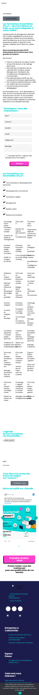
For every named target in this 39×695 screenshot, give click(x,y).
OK (20, 693)
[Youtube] (14, 608)
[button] (11, 18)
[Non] (37, 689)
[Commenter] (8, 541)
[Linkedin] (8, 608)
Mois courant (9, 440)
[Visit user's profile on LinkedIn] (5, 494)
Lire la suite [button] (7, 503)
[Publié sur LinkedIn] (33, 494)
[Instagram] (20, 608)
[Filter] (3, 440)
